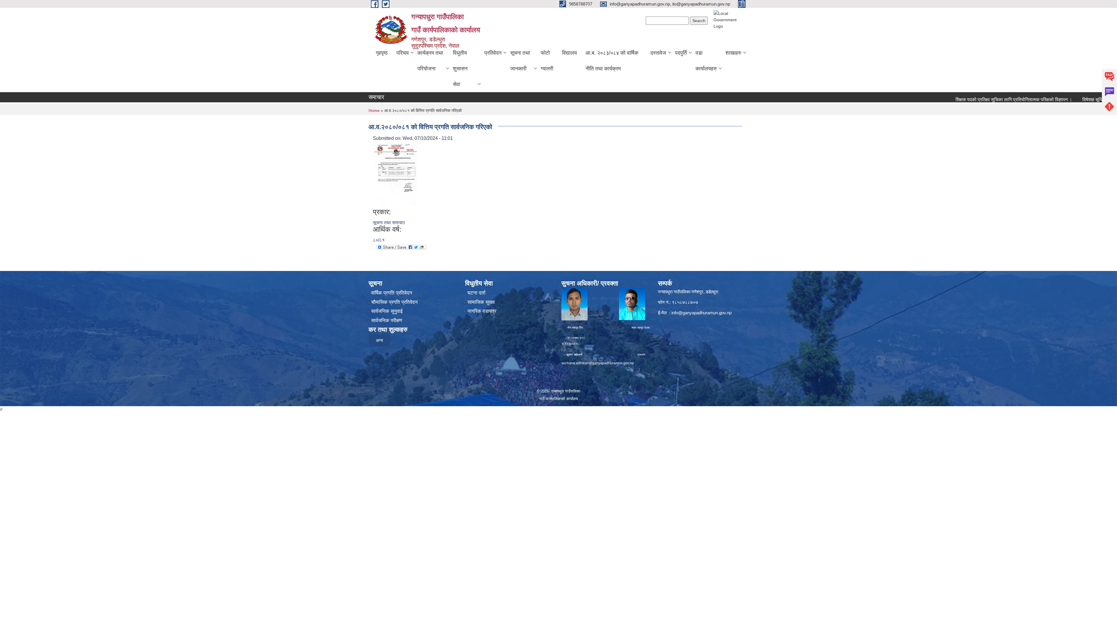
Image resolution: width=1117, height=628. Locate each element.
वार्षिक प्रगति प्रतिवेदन (391, 293)
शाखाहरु (733, 53)
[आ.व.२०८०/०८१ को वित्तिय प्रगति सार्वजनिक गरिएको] (395, 174)
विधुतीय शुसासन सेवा (460, 68)
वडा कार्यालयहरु (706, 61)
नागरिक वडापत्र (481, 311)
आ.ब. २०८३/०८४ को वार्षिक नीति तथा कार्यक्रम (612, 61)
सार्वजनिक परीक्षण (386, 320)
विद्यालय (569, 53)
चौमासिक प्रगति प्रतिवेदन (394, 302)
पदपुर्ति (681, 53)
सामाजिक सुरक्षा (481, 302)
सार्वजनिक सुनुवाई (387, 311)
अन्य (379, 340)
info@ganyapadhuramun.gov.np (701, 312)
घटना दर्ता (476, 293)
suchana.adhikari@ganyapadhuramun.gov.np (597, 363)
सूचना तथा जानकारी (520, 61)
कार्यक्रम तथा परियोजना (430, 61)
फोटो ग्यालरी (547, 61)
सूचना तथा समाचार (389, 222)
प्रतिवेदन (492, 53)
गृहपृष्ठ (382, 53)
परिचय (402, 53)
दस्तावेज (658, 53)
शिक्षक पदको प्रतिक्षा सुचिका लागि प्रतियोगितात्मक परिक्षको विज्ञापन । (988, 99)
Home (374, 110)
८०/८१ (379, 240)
